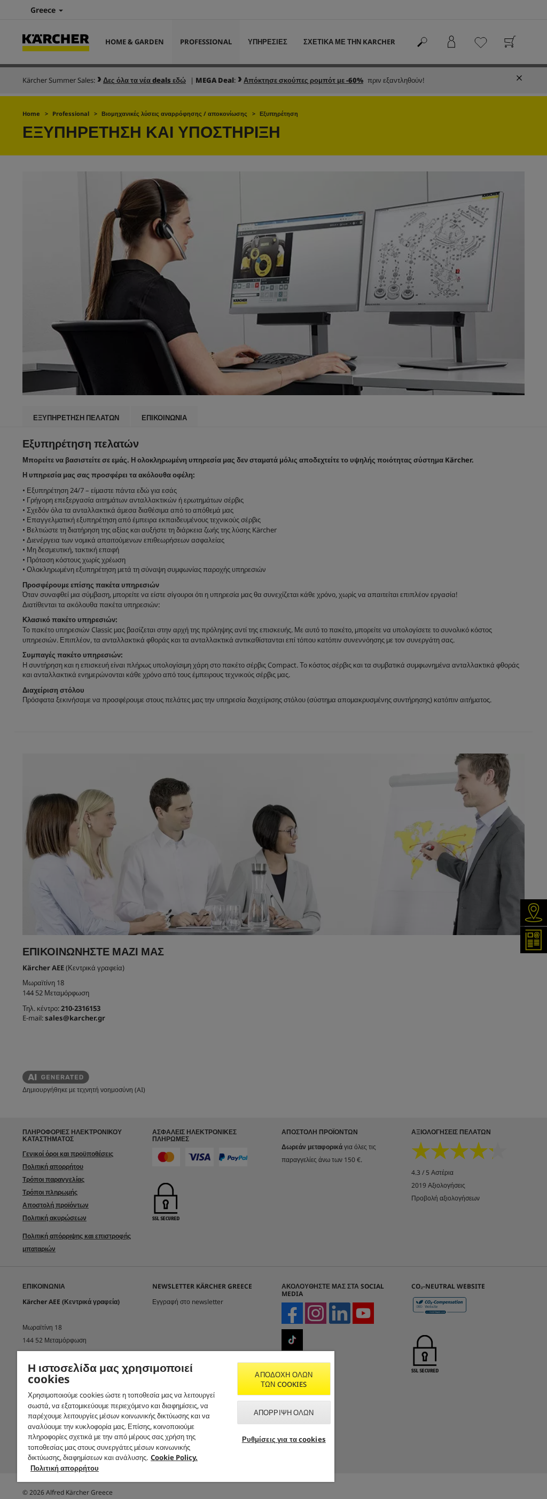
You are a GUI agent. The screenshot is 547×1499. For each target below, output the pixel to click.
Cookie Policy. (174, 1457)
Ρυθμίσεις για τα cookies (284, 1439)
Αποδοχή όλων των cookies (283, 1379)
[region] (175, 1416)
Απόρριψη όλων (284, 1412)
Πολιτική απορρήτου (64, 1468)
